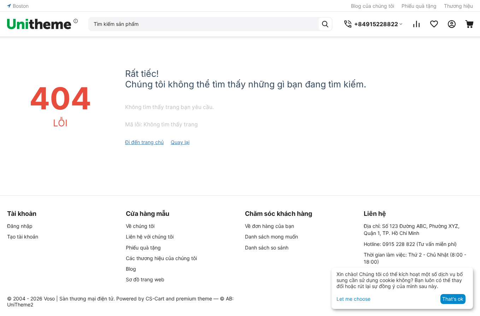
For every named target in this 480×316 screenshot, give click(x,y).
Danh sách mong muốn (271, 237)
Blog (131, 269)
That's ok (452, 299)
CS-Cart (155, 298)
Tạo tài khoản (22, 237)
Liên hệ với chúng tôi (150, 237)
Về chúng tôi (140, 226)
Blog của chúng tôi (372, 6)
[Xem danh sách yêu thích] (434, 24)
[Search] (325, 24)
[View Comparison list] (416, 24)
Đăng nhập (20, 226)
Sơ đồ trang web (145, 279)
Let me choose (353, 299)
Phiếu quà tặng (419, 6)
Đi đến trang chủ (144, 142)
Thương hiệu (458, 6)
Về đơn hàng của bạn (269, 226)
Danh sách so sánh (266, 248)
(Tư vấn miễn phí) (419, 244)
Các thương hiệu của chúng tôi (161, 258)
